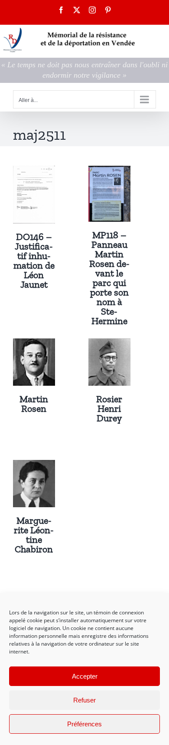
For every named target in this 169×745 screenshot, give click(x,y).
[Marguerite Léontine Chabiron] (34, 466)
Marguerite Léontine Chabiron (34, 535)
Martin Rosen (34, 403)
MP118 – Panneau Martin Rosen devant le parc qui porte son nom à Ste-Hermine (109, 278)
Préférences (84, 724)
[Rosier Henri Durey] (109, 344)
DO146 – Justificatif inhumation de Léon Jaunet (34, 260)
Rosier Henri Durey (109, 408)
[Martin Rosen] (34, 344)
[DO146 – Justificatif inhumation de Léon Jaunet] (34, 172)
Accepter (85, 676)
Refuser (84, 700)
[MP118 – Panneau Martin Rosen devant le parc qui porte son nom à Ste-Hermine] (109, 172)
